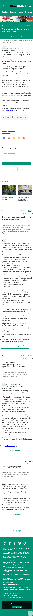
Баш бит (5, 12)
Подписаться (17, 607)
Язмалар (13, 12)
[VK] (4, 543)
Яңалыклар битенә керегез (13, 346)
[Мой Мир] (21, 117)
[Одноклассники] (12, 117)
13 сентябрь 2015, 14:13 (27, 357)
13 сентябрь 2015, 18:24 (8, 36)
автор (3, 25)
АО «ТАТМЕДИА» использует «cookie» (12, 578)
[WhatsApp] (16, 117)
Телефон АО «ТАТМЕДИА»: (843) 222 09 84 (13, 597)
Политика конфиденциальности (11, 584)
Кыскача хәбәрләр (25, 12)
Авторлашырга (8, 169)
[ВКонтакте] (3, 117)
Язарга (16, 163)
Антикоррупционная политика (10, 595)
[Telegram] (8, 117)
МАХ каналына (10, 110)
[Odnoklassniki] (14, 543)
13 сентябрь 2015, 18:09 (27, 212)
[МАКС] (24, 543)
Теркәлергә (24, 169)
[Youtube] (19, 543)
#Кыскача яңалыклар (25, 25)
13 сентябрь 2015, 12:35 (27, 461)
